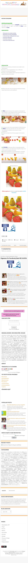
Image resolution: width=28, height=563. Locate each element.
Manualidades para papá (9, 351)
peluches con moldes (12, 355)
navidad (3, 355)
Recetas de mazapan (6, 18)
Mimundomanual (5, 380)
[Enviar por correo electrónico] (2, 236)
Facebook (5, 239)
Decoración (23, 336)
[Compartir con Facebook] (6, 236)
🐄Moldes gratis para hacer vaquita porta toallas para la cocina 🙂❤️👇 (15, 274)
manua (15, 342)
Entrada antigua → (23, 245)
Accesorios (4, 335)
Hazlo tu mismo (19, 341)
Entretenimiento (9, 339)
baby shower (14, 335)
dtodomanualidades (6, 385)
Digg (4, 241)
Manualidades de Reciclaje (20, 343)
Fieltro (15, 339)
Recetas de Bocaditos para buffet (9, 356)
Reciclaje (12, 357)
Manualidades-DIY (6, 524)
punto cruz (20, 355)
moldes (5, 353)
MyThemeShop (12, 552)
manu (13, 342)
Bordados (24, 335)
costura (12, 336)
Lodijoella (4, 386)
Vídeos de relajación (15, 484)
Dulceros (4, 339)
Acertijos (9, 335)
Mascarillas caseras (23, 352)
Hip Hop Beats (19, 553)
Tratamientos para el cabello (7, 360)
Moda (3, 353)
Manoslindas (4, 376)
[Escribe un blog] (3, 236)
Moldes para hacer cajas (11, 353)
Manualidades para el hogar (19, 346)
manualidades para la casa (21, 347)
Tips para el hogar (11, 359)
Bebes (18, 335)
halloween (11, 340)
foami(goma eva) (5, 340)
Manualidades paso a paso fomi (13, 352)
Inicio (15, 245)
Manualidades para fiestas (8, 347)
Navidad (3, 536)
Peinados (7, 476)
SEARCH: (4, 490)
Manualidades (4, 381)
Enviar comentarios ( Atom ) (12, 256)
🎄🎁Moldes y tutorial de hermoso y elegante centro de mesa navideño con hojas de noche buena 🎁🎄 (16, 290)
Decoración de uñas (6, 337)
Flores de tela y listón (21, 339)
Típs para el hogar (6, 538)
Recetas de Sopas (6, 357)
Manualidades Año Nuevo (21, 342)
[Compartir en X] (5, 236)
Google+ (17, 239)
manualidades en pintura (7, 344)
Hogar (3, 526)
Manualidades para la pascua (8, 348)
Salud (16, 357)
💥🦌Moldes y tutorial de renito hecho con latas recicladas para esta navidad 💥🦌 (17, 282)
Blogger (18, 372)
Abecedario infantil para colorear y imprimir (16, 404)
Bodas (20, 335)
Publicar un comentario (6, 251)
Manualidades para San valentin (9, 473)
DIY (25, 337)
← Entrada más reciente (6, 245)
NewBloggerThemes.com (10, 553)
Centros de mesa (6, 336)
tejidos (20, 357)
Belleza (3, 530)
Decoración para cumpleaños (15, 337)
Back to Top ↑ (14, 555)
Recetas (24, 355)
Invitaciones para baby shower (13, 411)
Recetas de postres (21, 356)
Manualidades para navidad (9, 349)
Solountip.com (13, 551)
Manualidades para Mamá (20, 348)
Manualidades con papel (8, 343)
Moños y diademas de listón (21, 353)
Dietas (23, 337)
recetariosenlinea (5, 383)
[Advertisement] (11, 12)
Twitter (11, 239)
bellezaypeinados (5, 378)
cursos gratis (17, 336)
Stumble (23, 239)
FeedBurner (16, 329)
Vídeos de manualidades (17, 360)
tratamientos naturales (22, 358)
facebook (11, 191)
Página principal (5, 541)
